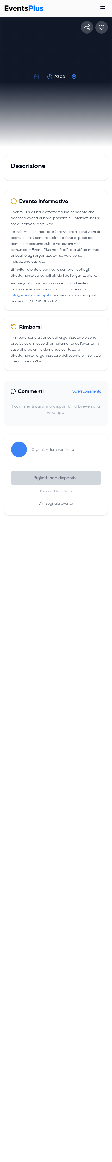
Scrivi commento (86, 391)
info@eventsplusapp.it (30, 295)
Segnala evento (59, 503)
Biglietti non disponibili (56, 477)
